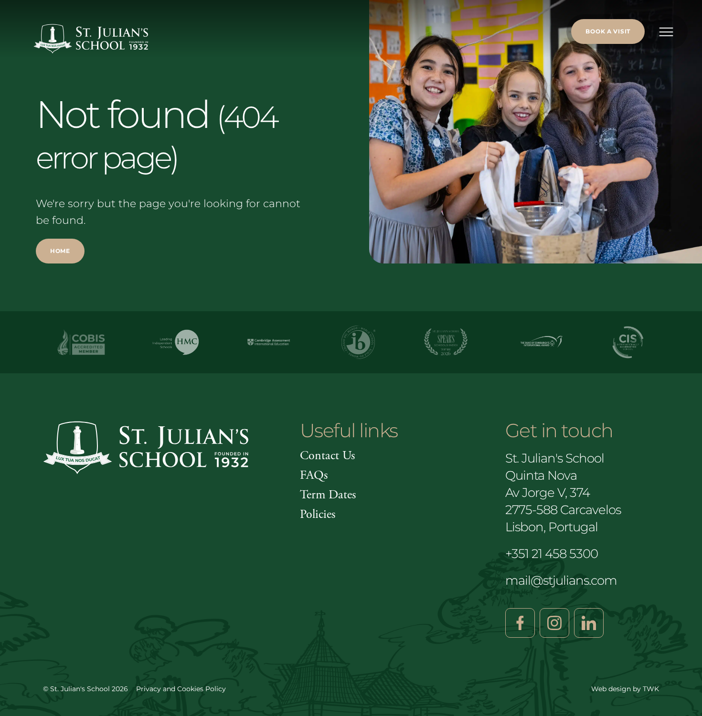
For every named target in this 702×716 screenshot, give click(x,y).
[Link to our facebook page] (520, 623)
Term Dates (328, 495)
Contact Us (327, 455)
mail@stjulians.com (561, 580)
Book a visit (607, 31)
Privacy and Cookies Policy (181, 688)
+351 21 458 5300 (551, 553)
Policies (317, 514)
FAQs (314, 475)
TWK (651, 688)
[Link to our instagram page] (554, 623)
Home (60, 250)
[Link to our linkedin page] (589, 623)
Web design (611, 688)
